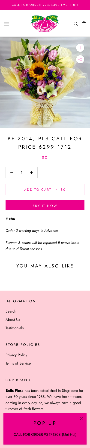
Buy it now (45, 205)
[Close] (81, 418)
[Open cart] (84, 23)
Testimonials (15, 328)
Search (11, 311)
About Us (13, 319)
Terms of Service (18, 363)
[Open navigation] (6, 23)
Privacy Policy (16, 355)
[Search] (76, 23)
